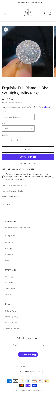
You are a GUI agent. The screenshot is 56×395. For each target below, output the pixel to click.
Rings (7, 260)
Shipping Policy (11, 317)
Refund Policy (11, 311)
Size (3, 123)
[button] (5, 13)
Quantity (5, 135)
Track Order (10, 288)
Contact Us (9, 282)
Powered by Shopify (36, 390)
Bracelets (9, 242)
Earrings (8, 248)
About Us (9, 277)
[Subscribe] (43, 345)
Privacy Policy (11, 323)
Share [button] (7, 204)
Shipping (4, 102)
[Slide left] (22, 82)
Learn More (19, 179)
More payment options (28, 163)
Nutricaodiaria (24, 390)
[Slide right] (34, 82)
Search (8, 294)
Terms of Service (12, 328)
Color (4, 112)
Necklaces (9, 254)
